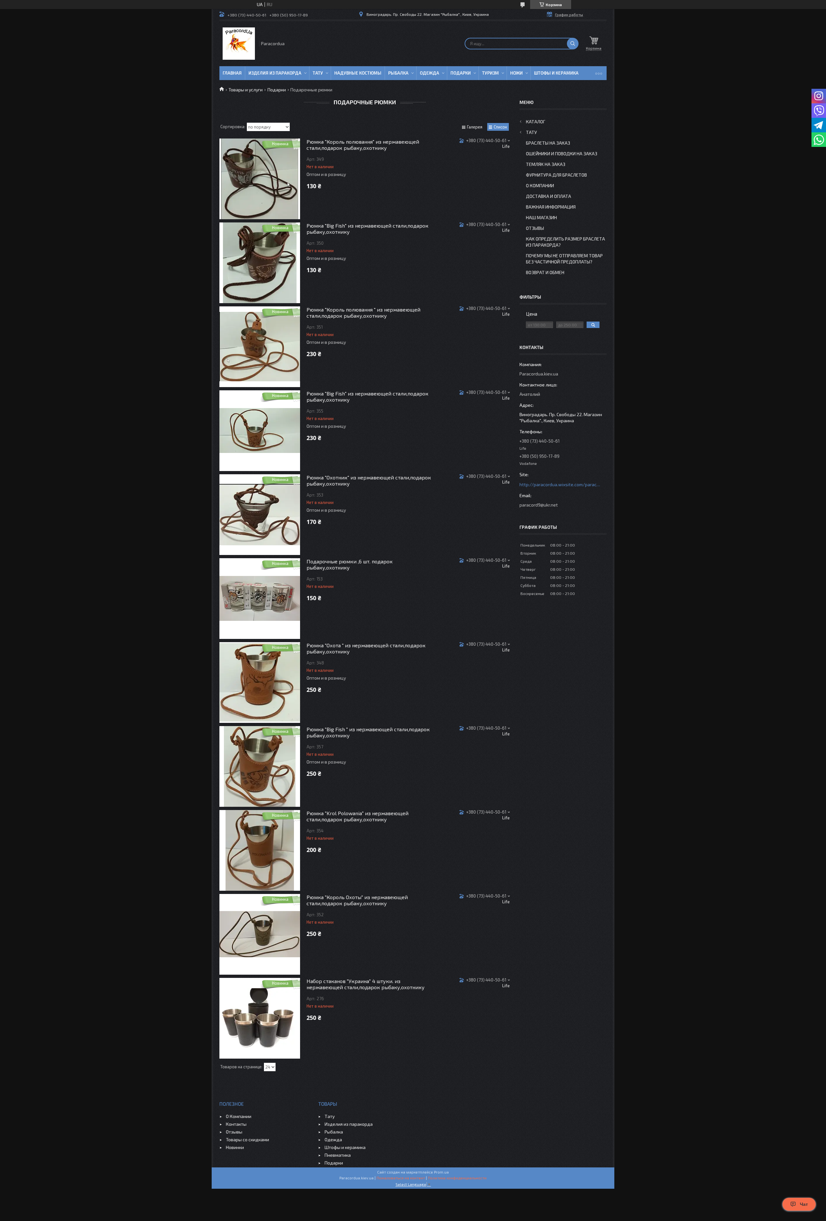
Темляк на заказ (545, 164)
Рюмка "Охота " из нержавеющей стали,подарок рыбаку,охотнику (366, 648)
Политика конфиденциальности (457, 1177)
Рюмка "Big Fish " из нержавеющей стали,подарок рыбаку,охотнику (368, 732)
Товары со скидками (247, 1139)
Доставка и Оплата (548, 196)
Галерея (474, 126)
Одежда (429, 73)
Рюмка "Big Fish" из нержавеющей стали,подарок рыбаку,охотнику (367, 228)
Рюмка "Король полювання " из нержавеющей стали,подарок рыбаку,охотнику (363, 312)
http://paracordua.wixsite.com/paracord (559, 484)
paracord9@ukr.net (538, 505)
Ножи (516, 73)
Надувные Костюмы (357, 73)
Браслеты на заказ (548, 143)
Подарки (460, 73)
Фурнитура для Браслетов (556, 175)
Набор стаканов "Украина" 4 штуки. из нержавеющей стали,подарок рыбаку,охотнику (366, 984)
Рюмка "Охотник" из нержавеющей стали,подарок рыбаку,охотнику (369, 480)
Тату (318, 73)
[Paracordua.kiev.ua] (239, 43)
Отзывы (535, 228)
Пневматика (338, 1155)
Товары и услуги (245, 89)
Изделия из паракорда (274, 73)
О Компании (540, 185)
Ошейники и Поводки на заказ (561, 153)
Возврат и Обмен (545, 272)
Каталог (535, 121)
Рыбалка (398, 73)
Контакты (236, 1124)
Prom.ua (441, 1172)
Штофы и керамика (345, 1147)
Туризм (490, 73)
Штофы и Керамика (556, 73)
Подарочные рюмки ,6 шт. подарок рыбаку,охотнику (350, 564)
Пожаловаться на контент (401, 1177)
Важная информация (551, 207)
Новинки (235, 1147)
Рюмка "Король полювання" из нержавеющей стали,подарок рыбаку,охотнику (363, 145)
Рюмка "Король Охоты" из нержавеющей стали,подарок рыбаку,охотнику (357, 900)
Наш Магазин (541, 217)
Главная (232, 73)
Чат (804, 1204)
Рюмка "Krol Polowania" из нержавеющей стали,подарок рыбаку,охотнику (357, 816)
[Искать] (573, 43)
